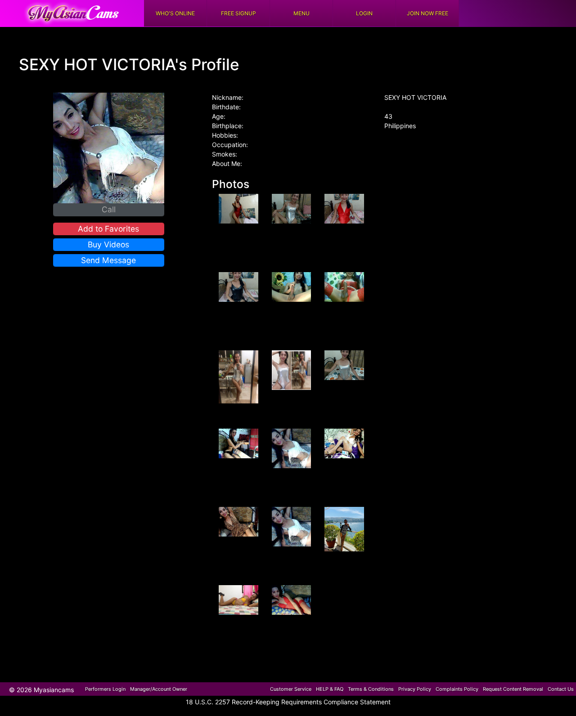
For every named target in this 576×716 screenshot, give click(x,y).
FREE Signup (238, 13)
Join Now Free (427, 13)
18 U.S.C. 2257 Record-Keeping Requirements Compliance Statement (288, 702)
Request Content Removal (513, 689)
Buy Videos (108, 244)
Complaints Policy (457, 689)
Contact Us (561, 689)
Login (364, 13)
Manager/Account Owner (158, 689)
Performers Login (105, 689)
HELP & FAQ (329, 689)
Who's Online (175, 13)
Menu (301, 13)
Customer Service (290, 689)
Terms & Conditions (371, 689)
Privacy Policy (414, 689)
